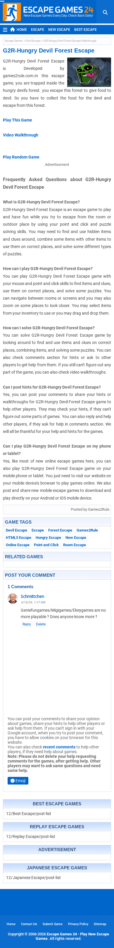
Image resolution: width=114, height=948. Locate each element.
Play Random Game (21, 157)
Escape (37, 30)
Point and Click (46, 545)
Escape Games (14, 40)
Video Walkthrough (20, 135)
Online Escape (18, 545)
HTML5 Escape (18, 537)
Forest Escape (60, 530)
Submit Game (53, 924)
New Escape (59, 30)
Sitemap (100, 924)
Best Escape (85, 30)
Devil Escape (33, 40)
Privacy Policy (78, 924)
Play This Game (17, 120)
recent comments (59, 747)
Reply (27, 624)
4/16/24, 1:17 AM (33, 602)
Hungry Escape (48, 537)
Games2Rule (87, 530)
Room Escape (74, 545)
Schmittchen (32, 596)
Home (22, 30)
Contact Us (29, 924)
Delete (41, 624)
